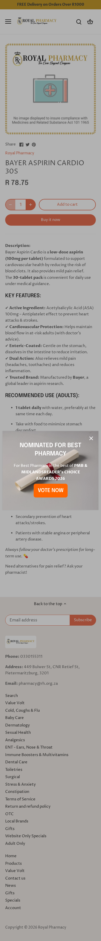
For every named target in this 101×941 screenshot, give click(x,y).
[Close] (91, 438)
